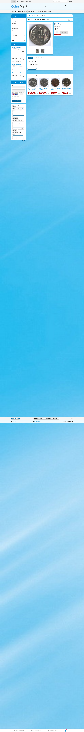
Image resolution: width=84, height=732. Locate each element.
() (19, 730)
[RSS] (70, 418)
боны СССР (15, 130)
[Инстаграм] (72, 418)
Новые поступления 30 (16, 47)
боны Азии (20, 120)
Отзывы (42, 57)
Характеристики (36, 57)
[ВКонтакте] (54, 23)
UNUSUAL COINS (15, 28)
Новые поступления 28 (16, 64)
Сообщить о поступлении (58, 34)
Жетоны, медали (18, 30)
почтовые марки (15, 118)
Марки (18, 38)
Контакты (50, 11)
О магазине (14, 11)
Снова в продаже (15, 21)
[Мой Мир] (58, 23)
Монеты (18, 26)
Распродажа (14, 23)
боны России (15, 120)
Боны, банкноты (18, 33)
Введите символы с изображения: (18, 92)
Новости (17, 1)
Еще (23, 140)
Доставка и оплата (32, 11)
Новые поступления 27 (16, 72)
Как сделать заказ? (22, 11)
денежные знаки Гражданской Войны (17, 110)
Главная (13, 1)
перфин (14, 108)
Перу (33, 15)
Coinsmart (14, 421)
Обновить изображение (15, 96)
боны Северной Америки (17, 132)
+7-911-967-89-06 (49, 6)
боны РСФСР (20, 108)
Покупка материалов (42, 11)
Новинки (13, 18)
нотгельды (15, 128)
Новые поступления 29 (16, 55)
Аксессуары (18, 40)
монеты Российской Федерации (18, 126)
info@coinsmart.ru (36, 421)
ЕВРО (14, 134)
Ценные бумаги (18, 35)
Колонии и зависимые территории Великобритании (17, 122)
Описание (30, 57)
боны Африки (15, 116)
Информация (15, 418)
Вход (70, 1)
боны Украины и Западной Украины (17, 106)
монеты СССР (21, 128)
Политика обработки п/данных (26, 1)
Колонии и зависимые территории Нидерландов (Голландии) (17, 114)
